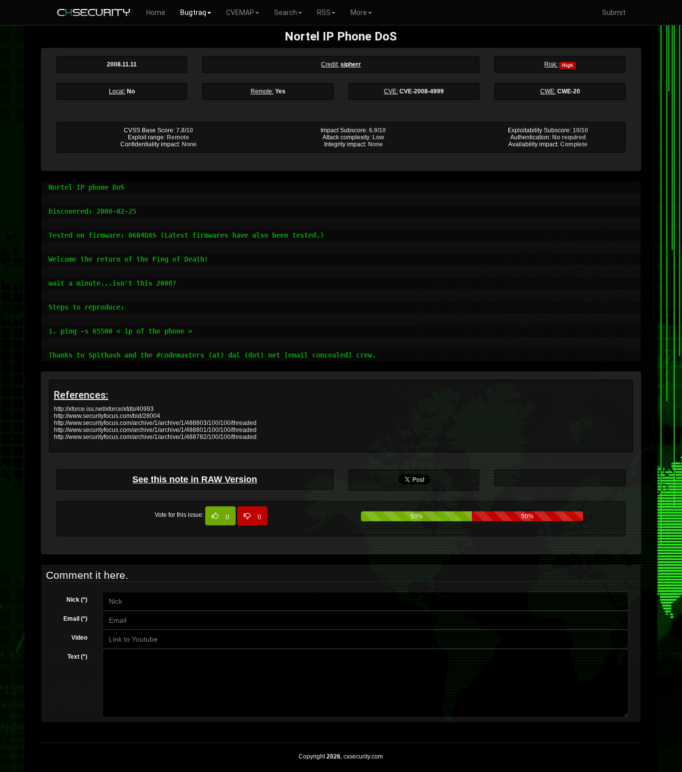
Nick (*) (76, 599)
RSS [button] (324, 12)
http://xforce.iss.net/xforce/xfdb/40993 (104, 408)
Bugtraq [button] (193, 12)
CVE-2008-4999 (421, 91)
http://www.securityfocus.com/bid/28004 (107, 415)
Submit (614, 12)
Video (79, 637)
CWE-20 (568, 91)
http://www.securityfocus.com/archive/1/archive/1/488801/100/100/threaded (155, 429)
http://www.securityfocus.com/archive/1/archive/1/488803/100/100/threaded (155, 422)
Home (155, 12)
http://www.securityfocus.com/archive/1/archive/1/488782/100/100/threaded (155, 436)
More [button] (358, 12)
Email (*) (75, 618)
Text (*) (77, 656)
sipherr (351, 64)
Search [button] (285, 12)
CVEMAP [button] (240, 12)
